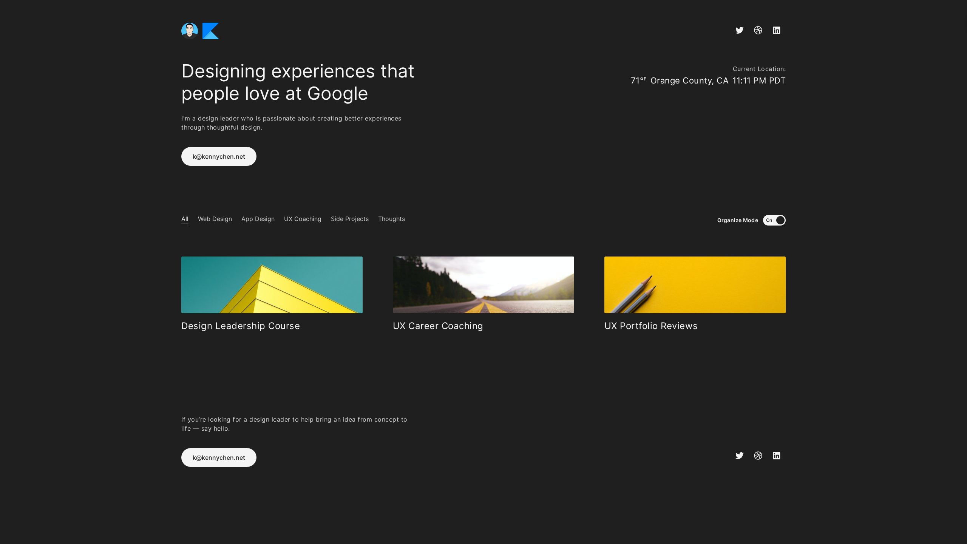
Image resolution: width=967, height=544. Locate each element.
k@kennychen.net (219, 156)
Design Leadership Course (240, 325)
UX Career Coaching (438, 325)
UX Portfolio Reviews (651, 325)
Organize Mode (738, 220)
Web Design (215, 219)
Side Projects (350, 219)
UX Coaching (302, 219)
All (184, 219)
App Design (258, 219)
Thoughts (391, 219)
